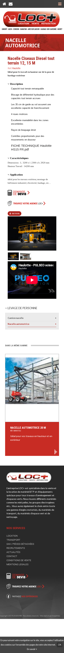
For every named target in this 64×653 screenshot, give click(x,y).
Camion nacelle (16, 318)
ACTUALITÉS (13, 552)
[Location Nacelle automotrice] (55, 324)
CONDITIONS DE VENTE (18, 560)
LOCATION (12, 535)
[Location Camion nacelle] (55, 318)
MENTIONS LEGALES (17, 564)
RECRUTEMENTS (15, 548)
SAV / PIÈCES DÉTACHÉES (20, 544)
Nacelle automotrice (22, 43)
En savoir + (32, 649)
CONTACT (11, 556)
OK (59, 644)
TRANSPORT (13, 539)
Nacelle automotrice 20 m (28, 429)
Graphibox (56, 616)
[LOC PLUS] (32, 19)
